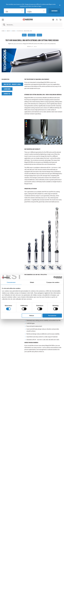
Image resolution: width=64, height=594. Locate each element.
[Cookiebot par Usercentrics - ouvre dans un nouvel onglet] (55, 277)
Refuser (31, 315)
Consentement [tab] (11, 282)
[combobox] (14, 10)
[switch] (24, 308)
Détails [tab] (32, 282)
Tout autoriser (52, 315)
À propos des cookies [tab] (52, 282)
